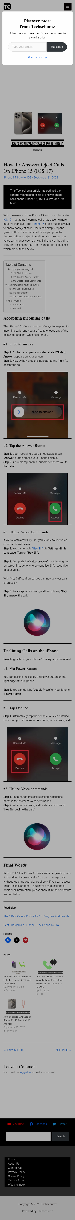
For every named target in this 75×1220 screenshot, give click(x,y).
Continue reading (37, 57)
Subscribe (57, 46)
